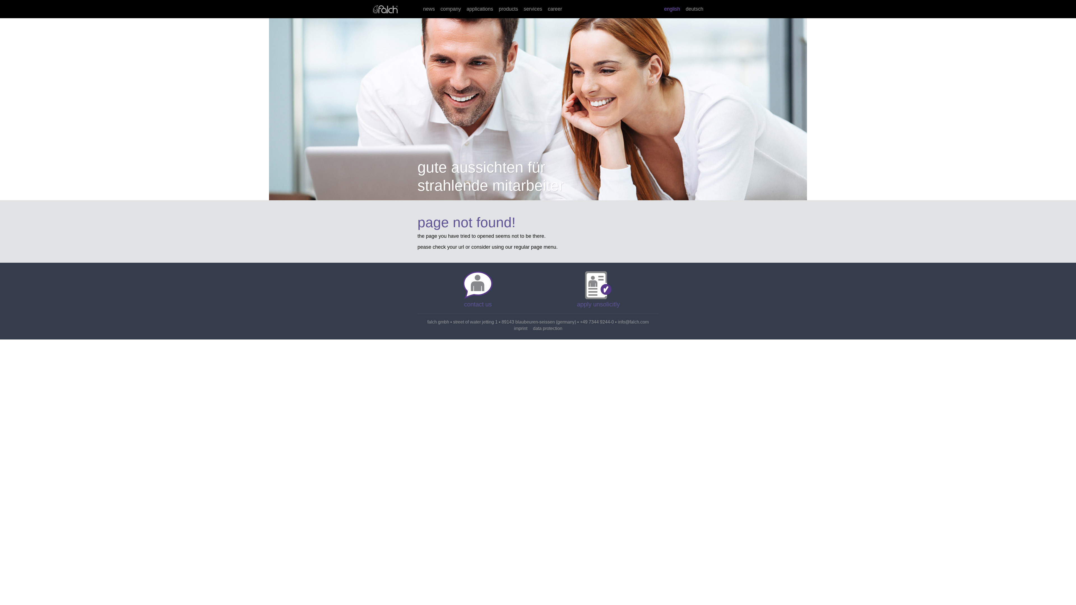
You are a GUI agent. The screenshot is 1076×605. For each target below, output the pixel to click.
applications (480, 9)
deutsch (694, 9)
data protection (547, 328)
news (429, 9)
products (508, 9)
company (450, 9)
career (555, 9)
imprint (520, 328)
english (672, 9)
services (533, 9)
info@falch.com (633, 322)
